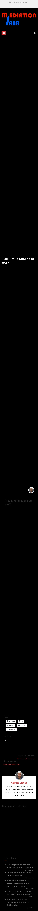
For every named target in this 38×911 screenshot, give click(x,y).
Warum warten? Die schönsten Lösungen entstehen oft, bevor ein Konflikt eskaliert (18, 902)
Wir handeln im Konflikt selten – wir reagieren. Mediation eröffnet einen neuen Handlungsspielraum (18, 883)
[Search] (35, 33)
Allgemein (26, 494)
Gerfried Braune (19, 783)
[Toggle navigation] (4, 33)
